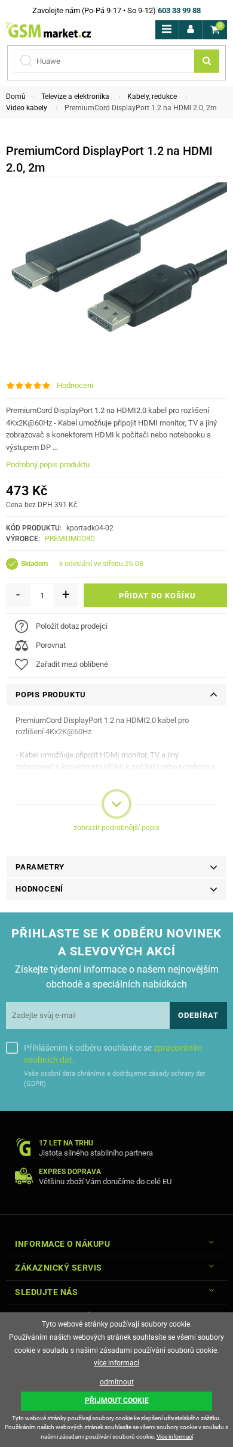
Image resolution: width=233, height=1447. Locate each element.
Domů (16, 96)
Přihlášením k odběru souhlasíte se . (113, 1053)
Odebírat (198, 1015)
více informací (116, 1363)
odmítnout (117, 1382)
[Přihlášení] (191, 29)
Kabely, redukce (152, 96)
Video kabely (26, 108)
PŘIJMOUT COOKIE (117, 1400)
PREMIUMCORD (70, 539)
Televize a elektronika (75, 96)
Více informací (175, 1436)
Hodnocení (75, 385)
